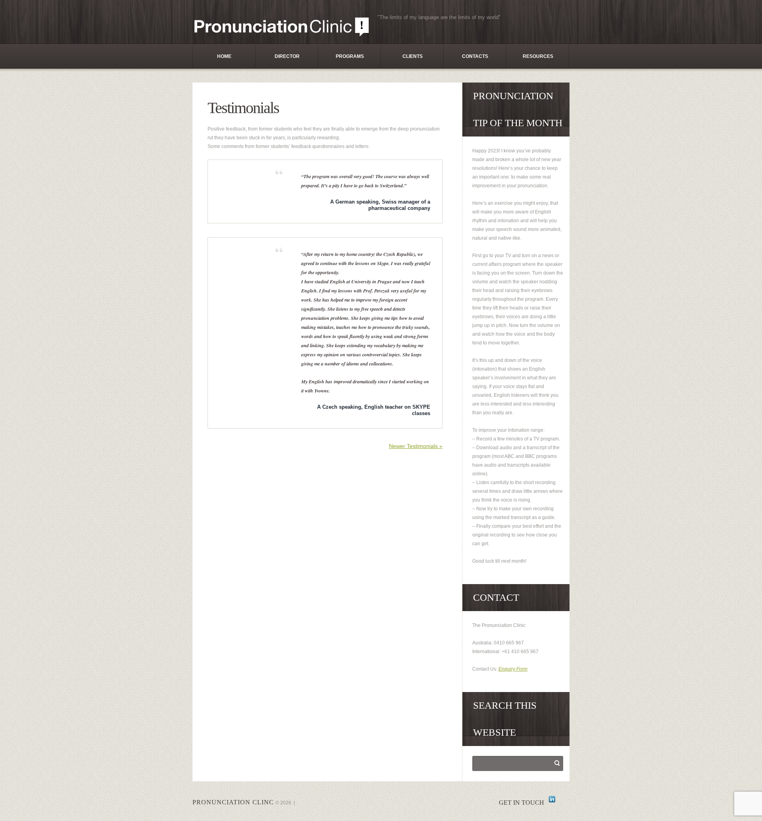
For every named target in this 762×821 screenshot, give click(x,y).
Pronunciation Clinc (233, 802)
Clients (412, 56)
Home (224, 56)
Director (287, 56)
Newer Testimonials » (416, 446)
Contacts (475, 56)
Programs (350, 56)
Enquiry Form (512, 669)
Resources (538, 56)
